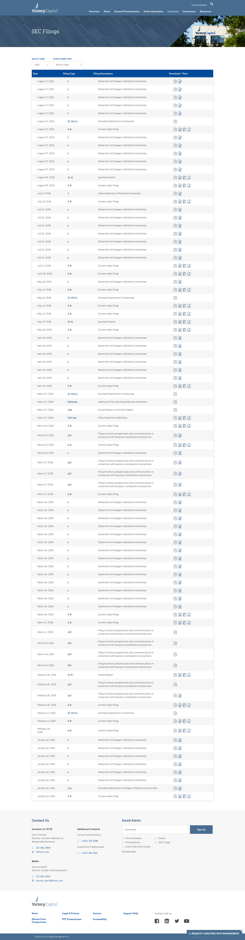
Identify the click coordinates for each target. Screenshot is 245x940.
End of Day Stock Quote (138, 846)
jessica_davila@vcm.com (49, 880)
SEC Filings (164, 842)
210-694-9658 (43, 847)
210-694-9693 (43, 876)
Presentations (132, 842)
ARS (70, 409)
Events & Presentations (126, 11)
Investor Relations (199, 5)
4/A (70, 788)
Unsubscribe (129, 851)
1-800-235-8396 (89, 840)
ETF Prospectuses (71, 919)
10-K (70, 674)
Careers (97, 913)
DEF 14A (72, 417)
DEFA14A (73, 402)
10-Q (70, 177)
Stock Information (153, 11)
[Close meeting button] (242, 930)
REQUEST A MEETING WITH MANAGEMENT (215, 933)
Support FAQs (130, 913)
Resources (205, 11)
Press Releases (133, 838)
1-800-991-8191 (89, 853)
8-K (70, 129)
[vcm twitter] (177, 921)
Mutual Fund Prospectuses (39, 920)
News (107, 11)
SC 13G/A (72, 121)
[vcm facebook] (157, 921)
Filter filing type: (62, 59)
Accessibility (100, 919)
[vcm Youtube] (186, 921)
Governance (189, 11)
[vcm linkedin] (167, 921)
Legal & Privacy (70, 913)
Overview (94, 11)
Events (162, 838)
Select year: (38, 59)
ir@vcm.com (42, 851)
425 (69, 435)
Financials (173, 11)
